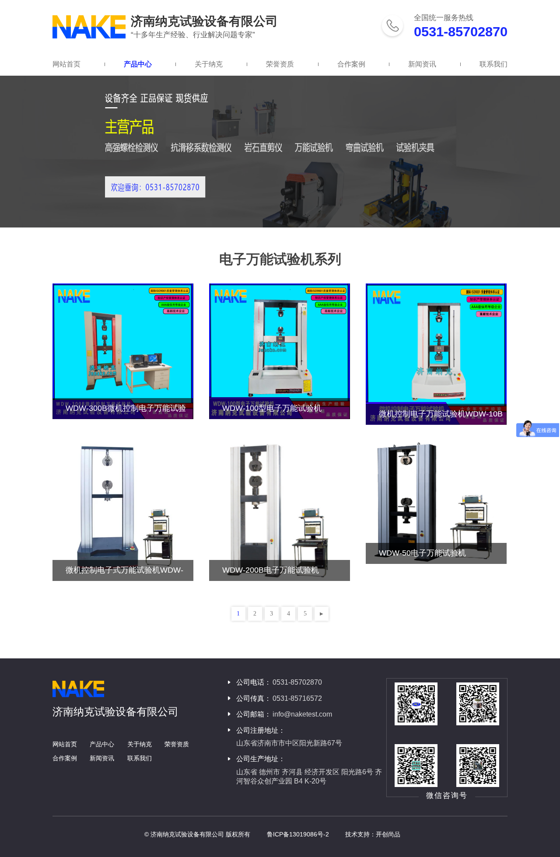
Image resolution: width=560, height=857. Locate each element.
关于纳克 (209, 64)
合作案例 (351, 64)
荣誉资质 (280, 64)
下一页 (322, 614)
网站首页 (66, 64)
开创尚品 (388, 834)
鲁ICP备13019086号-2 (298, 834)
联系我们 (494, 64)
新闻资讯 (422, 64)
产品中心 (138, 64)
